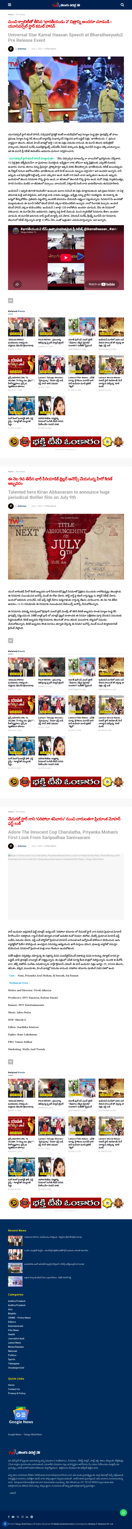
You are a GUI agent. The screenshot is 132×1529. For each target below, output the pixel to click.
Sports (11, 1359)
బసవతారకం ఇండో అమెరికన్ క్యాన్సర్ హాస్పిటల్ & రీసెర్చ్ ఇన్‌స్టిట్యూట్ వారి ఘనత (54, 1264)
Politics (12, 1355)
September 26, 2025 (108, 349)
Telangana (13, 1363)
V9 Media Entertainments (62, 1524)
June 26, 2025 (106, 390)
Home (10, 14)
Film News (20, 14)
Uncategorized (16, 1367)
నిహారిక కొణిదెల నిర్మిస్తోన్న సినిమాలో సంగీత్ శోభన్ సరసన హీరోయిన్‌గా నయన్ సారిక (50, 421)
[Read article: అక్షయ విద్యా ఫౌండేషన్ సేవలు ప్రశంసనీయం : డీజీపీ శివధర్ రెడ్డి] (15, 1281)
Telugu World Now (23, 1524)
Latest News (14, 1342)
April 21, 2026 (15, 349)
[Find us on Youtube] (13, 1517)
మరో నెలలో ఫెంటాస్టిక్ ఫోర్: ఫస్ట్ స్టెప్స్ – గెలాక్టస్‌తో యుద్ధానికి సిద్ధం (20, 421)
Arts (10, 1309)
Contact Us (14, 1389)
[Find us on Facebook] (8, 1517)
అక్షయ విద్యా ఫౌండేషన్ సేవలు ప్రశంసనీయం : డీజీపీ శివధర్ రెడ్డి (47, 1277)
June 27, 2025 (75, 390)
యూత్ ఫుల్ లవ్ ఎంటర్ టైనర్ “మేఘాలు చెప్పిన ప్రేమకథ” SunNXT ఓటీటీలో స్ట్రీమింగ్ (80, 342)
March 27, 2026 (46, 346)
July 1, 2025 (45, 387)
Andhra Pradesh (16, 1301)
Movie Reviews (16, 1347)
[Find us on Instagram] (22, 1517)
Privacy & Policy (16, 1393)
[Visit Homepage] (66, 5)
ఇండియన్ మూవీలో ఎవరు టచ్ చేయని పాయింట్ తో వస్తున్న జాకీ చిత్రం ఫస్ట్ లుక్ (112, 342)
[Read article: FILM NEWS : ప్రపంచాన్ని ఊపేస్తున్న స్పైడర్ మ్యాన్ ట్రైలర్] (51, 327)
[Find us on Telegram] (31, 1517)
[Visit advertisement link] (66, 441)
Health (11, 1334)
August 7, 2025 (15, 390)
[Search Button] (122, 5)
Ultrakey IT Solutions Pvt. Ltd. (100, 1524)
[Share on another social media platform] (10, 300)
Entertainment (15, 1326)
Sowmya (22, 49)
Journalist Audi (16, 1338)
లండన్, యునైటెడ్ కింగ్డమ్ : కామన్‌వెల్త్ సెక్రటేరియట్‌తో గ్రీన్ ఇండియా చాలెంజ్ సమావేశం (56, 1250)
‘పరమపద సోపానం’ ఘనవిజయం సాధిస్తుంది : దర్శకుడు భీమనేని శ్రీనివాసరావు (20, 342)
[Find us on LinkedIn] (27, 1517)
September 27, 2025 (78, 349)
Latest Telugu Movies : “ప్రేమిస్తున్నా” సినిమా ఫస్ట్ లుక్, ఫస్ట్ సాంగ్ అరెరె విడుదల (51, 380)
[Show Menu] (9, 5)
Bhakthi (12, 1313)
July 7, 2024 (36, 49)
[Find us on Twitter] (18, 1517)
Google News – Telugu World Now (25, 1434)
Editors (12, 1322)
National (12, 1351)
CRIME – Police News (19, 1317)
